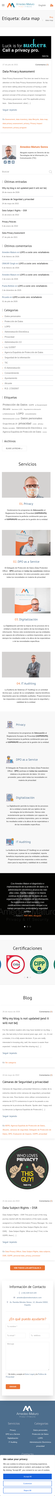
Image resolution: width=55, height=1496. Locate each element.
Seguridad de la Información (32, 409)
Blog (51, 17)
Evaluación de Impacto (22, 1134)
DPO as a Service (13, 1434)
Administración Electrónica (17, 332)
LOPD (7, 327)
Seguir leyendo (10, 109)
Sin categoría (10, 1063)
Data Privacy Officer (13, 1251)
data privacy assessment (13, 123)
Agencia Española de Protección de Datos (24, 352)
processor (36, 1256)
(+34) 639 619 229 (28, 1293)
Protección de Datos (14, 321)
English (42, 5)
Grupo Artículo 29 (10, 424)
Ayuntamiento (11, 378)
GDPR (31, 405)
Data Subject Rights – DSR (20, 1208)
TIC (6, 363)
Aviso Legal (29, 1374)
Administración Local (11, 419)
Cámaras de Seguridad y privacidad (25, 1082)
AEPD (7, 1126)
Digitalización (13, 1438)
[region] (27, 1475)
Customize (27, 1483)
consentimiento (30, 414)
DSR (4, 1256)
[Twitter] (5, 162)
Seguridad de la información (17, 357)
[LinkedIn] (9, 162)
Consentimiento (12, 373)
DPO (10, 1134)
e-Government (41, 405)
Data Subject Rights (30, 1251)
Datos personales (13, 316)
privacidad (25, 423)
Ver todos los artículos (27, 1268)
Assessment (10, 119)
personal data (19, 1256)
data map (44, 119)
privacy (26, 123)
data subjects (44, 1251)
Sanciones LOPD (17, 409)
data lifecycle (33, 119)
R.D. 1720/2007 (12, 388)
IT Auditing (13, 1442)
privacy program (20, 128)
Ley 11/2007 (10, 347)
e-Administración (9, 414)
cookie (34, 424)
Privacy (13, 1430)
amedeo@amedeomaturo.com (29, 1297)
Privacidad (9, 337)
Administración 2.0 (13, 342)
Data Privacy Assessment (19, 71)
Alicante (8, 383)
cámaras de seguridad (19, 1130)
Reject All (27, 1490)
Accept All (27, 1476)
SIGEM (44, 432)
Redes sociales (9, 428)
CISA (45, 428)
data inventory (21, 119)
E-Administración (12, 368)
